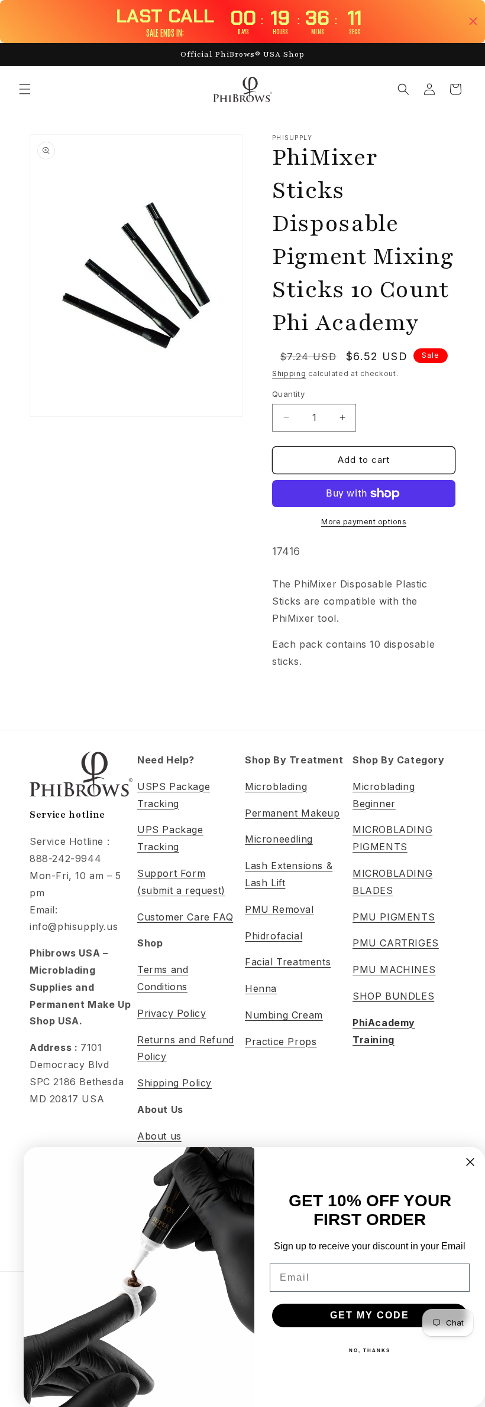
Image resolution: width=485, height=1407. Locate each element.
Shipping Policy (174, 1083)
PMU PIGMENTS (394, 917)
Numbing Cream (284, 1015)
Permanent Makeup (292, 813)
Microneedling (279, 839)
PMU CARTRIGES (396, 943)
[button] (25, 89)
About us (159, 1136)
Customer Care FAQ (185, 917)
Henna (261, 988)
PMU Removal (279, 909)
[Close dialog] (470, 1162)
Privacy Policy (171, 1013)
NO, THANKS (369, 1350)
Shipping (289, 373)
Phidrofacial (273, 936)
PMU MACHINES (394, 969)
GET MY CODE (369, 1315)
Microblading (276, 786)
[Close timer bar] (473, 21)
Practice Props (280, 1041)
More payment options (363, 521)
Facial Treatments (288, 962)
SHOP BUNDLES (393, 996)
